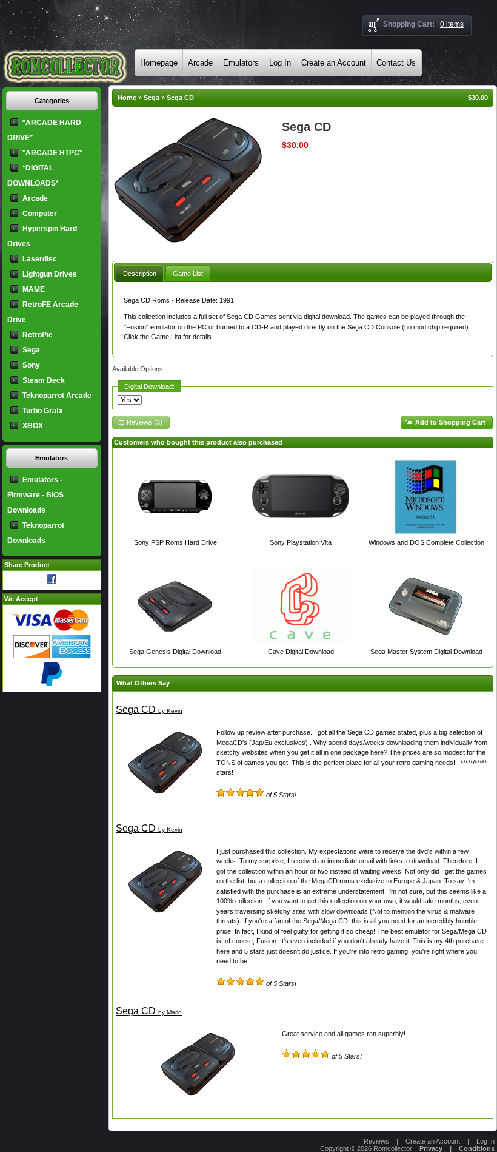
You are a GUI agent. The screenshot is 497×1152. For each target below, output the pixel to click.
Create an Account (333, 62)
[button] (447, 422)
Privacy (430, 1148)
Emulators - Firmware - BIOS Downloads (35, 495)
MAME (33, 289)
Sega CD (180, 97)
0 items (452, 24)
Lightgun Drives (49, 274)
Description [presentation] (139, 273)
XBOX (32, 426)
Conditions (477, 1148)
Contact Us (396, 62)
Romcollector (392, 1148)
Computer (39, 213)
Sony (31, 365)
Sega (151, 97)
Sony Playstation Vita (301, 542)
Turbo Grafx (42, 410)
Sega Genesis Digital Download (175, 651)
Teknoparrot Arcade (57, 395)
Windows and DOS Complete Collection (426, 542)
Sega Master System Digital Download (426, 651)
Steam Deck (43, 380)
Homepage (159, 62)
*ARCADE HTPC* (52, 153)
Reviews (376, 1141)
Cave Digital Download (301, 651)
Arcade (200, 62)
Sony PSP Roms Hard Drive (175, 542)
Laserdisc (39, 259)
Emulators (241, 62)
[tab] (140, 273)
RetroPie (37, 335)
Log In (280, 62)
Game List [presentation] (188, 273)
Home (127, 97)
